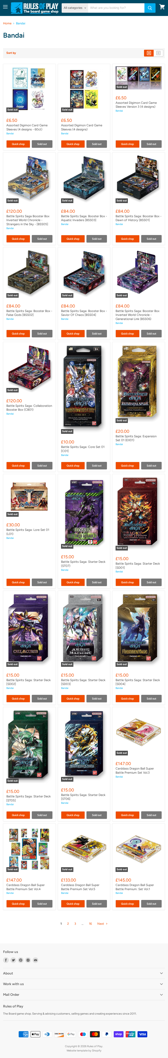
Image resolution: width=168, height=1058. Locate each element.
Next (101, 924)
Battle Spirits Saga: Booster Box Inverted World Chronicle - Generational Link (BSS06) (137, 315)
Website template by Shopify (84, 1050)
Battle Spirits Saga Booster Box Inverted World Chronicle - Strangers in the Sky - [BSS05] (27, 220)
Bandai (10, 133)
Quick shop (18, 144)
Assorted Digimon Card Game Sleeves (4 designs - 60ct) (27, 127)
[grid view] (149, 53)
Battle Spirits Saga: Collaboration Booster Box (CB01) (29, 408)
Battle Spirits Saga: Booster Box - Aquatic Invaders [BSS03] (84, 218)
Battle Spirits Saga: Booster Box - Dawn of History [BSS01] (138, 218)
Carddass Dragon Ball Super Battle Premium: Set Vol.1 (135, 887)
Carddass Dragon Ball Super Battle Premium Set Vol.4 (25, 887)
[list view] (158, 53)
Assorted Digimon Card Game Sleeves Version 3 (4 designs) (136, 105)
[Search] (150, 8)
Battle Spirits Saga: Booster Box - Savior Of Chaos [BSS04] (84, 313)
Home (7, 23)
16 (90, 924)
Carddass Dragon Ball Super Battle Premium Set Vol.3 (135, 770)
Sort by (11, 53)
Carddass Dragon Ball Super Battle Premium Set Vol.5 (80, 887)
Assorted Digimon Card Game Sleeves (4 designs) (81, 127)
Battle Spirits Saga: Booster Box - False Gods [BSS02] (29, 313)
